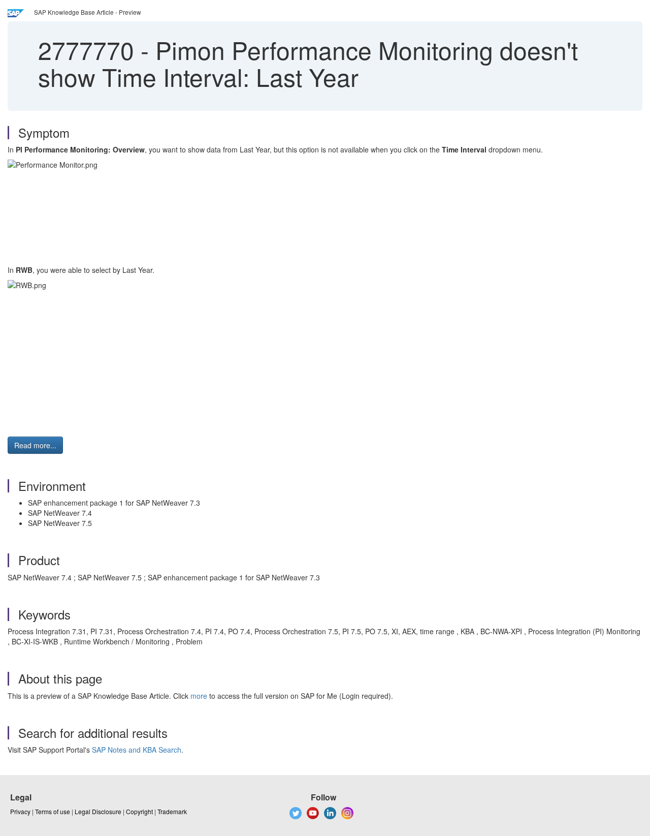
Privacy (20, 811)
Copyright (139, 811)
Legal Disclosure (98, 811)
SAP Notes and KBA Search (136, 750)
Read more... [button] (35, 445)
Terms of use (52, 811)
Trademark (172, 811)
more (198, 696)
